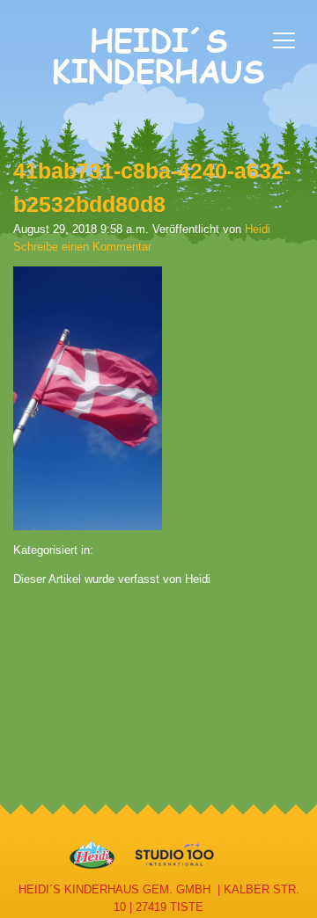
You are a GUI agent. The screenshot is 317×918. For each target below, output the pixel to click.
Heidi (257, 229)
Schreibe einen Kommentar (82, 246)
